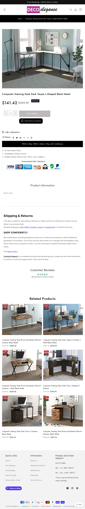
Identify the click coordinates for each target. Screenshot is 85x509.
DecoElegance (14, 506)
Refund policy (25, 506)
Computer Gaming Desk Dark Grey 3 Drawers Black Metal (20, 432)
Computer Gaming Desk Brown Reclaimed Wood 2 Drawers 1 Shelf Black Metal (21, 387)
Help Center (34, 475)
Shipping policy (57, 506)
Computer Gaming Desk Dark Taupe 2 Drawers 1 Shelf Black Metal (62, 341)
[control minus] (6, 113)
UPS (21, 227)
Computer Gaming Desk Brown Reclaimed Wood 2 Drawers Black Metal (21, 341)
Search (7, 461)
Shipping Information (37, 465)
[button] (4, 9)
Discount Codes (10, 475)
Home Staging (10, 470)
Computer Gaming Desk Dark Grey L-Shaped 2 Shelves (61, 387)
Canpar (40, 227)
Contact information (69, 506)
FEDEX (26, 227)
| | (19, 506)
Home (20, 19)
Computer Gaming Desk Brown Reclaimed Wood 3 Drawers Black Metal (62, 432)
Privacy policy (35, 506)
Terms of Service (36, 480)
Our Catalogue (10, 465)
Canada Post (50, 227)
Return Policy (12, 251)
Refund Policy (35, 470)
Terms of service (46, 506)
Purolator (33, 227)
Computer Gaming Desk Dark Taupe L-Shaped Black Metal (46, 19)
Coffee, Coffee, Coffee (12, 480)
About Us (33, 461)
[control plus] (15, 113)
